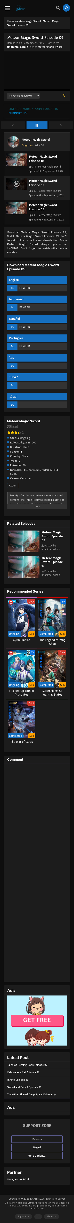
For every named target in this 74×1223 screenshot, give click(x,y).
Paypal (37, 1147)
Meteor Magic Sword (50, 46)
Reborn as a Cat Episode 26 (23, 1072)
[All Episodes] (37, 125)
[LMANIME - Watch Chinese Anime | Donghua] (20, 10)
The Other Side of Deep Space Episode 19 (31, 1094)
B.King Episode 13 (17, 1079)
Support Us (23, 1216)
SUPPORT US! (17, 113)
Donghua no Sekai (18, 1179)
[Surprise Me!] (66, 8)
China (25, 456)
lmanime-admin (17, 46)
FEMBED (24, 288)
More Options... (37, 1155)
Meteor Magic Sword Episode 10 (52, 562)
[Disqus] (37, 818)
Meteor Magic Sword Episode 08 (52, 536)
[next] (61, 125)
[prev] (13, 125)
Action (12, 485)
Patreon (37, 1139)
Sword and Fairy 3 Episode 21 (24, 1087)
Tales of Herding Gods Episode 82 (27, 1064)
